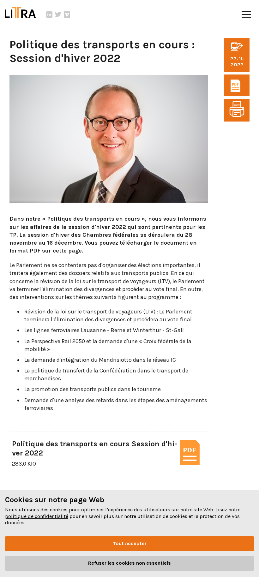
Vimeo (67, 14)
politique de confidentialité (36, 516)
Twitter (58, 14)
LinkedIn (49, 14)
